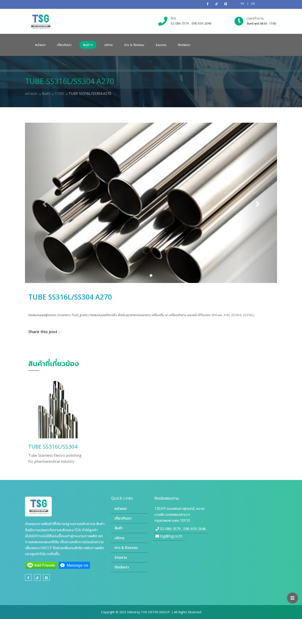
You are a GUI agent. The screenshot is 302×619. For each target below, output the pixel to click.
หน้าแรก (40, 45)
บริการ (108, 45)
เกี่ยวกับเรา (64, 45)
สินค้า (86, 45)
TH (242, 4)
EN (253, 4)
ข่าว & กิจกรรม (134, 45)
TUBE (59, 93)
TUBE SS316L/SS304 (53, 446)
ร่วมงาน (161, 45)
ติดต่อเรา (184, 45)
